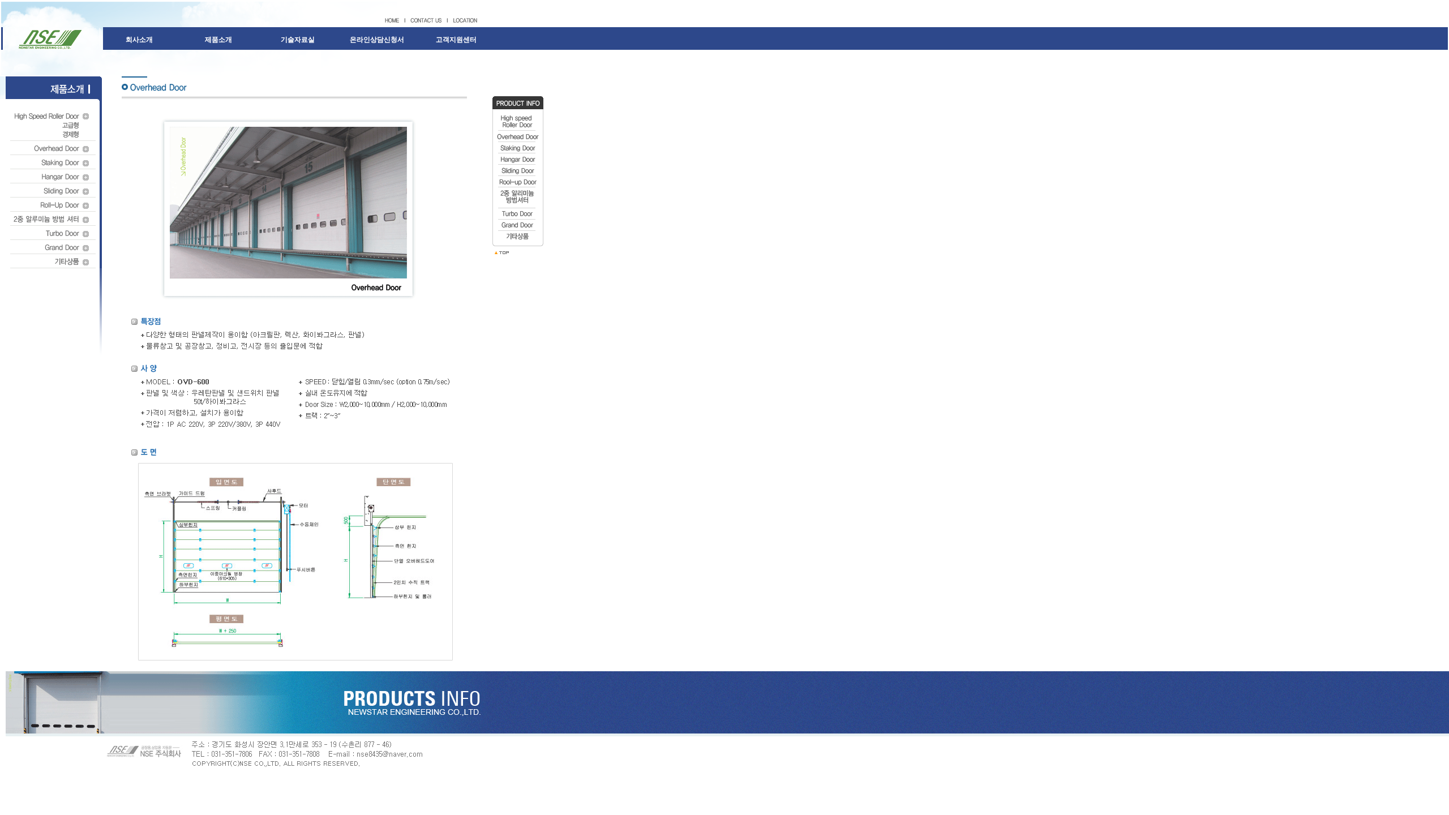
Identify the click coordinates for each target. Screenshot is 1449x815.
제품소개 (218, 40)
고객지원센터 (456, 40)
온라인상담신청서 (377, 40)
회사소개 (139, 40)
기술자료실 (298, 40)
